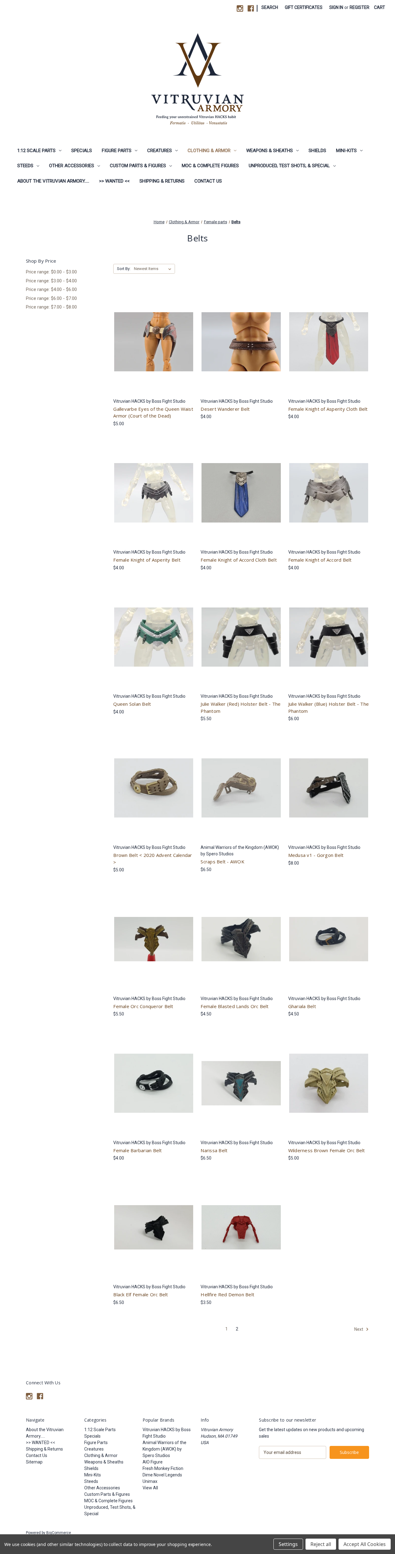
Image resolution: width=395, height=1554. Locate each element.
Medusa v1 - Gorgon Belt (316, 855)
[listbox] (154, 268)
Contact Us (208, 181)
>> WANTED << (114, 181)
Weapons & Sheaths (269, 150)
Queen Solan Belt (132, 704)
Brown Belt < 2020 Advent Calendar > (152, 858)
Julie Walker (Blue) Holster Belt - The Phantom (328, 707)
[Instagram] (240, 8)
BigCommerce (58, 1533)
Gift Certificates (303, 7)
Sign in (336, 7)
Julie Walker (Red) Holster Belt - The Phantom (241, 707)
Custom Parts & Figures (138, 165)
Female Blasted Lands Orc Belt (234, 1006)
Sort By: (124, 268)
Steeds (25, 165)
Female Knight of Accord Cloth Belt (239, 560)
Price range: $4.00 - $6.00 (51, 289)
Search (269, 7)
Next (359, 1328)
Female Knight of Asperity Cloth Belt (328, 409)
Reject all (320, 1544)
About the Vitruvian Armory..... (53, 181)
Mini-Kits (346, 150)
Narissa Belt (214, 1150)
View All (150, 1487)
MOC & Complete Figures (210, 165)
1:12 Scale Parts (36, 150)
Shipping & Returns (162, 181)
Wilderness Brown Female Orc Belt (326, 1150)
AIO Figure (153, 1461)
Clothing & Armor (209, 150)
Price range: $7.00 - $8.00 (51, 307)
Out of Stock (153, 347)
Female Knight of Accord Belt (320, 560)
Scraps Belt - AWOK (222, 861)
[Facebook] (250, 8)
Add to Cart (241, 347)
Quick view (152, 336)
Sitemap (34, 1461)
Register (359, 7)
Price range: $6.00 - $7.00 (51, 298)
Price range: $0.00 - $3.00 (51, 272)
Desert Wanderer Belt (225, 409)
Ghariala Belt (302, 1006)
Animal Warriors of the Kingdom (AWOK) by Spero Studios (164, 1449)
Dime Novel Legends (162, 1474)
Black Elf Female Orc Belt (140, 1294)
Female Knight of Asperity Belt (147, 560)
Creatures (159, 150)
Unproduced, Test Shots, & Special (289, 165)
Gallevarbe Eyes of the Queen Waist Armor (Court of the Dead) (153, 412)
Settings (288, 1544)
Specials (81, 150)
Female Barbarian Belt (137, 1150)
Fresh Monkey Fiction (163, 1468)
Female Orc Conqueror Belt (143, 1006)
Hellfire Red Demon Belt (227, 1294)
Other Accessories (71, 165)
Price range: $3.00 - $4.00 (51, 281)
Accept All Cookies (364, 1544)
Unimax (150, 1481)
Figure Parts (116, 150)
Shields (317, 150)
